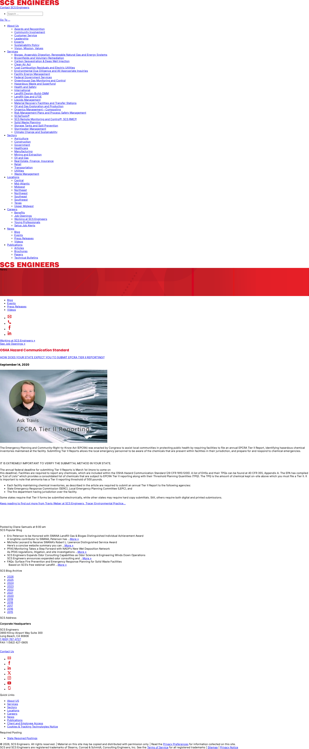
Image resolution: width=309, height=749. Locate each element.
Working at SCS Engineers (30, 219)
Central (19, 180)
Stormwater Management (30, 128)
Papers (18, 254)
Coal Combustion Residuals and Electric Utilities (44, 67)
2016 (10, 608)
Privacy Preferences (175, 744)
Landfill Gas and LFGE (28, 96)
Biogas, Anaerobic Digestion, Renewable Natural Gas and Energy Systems (60, 54)
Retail (17, 164)
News (10, 228)
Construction (22, 141)
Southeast (20, 196)
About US (13, 700)
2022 (10, 589)
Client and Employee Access (25, 723)
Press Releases (24, 238)
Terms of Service (157, 747)
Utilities (19, 170)
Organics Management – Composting (37, 109)
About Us (13, 25)
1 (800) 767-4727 (10, 639)
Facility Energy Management (32, 74)
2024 (10, 583)
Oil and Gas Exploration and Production (38, 106)
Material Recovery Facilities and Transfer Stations (45, 103)
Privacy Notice (229, 747)
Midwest (19, 186)
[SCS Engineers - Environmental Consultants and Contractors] (29, 4)
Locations (13, 177)
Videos (18, 241)
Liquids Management (27, 99)
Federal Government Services (33, 77)
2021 (10, 592)
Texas (18, 203)
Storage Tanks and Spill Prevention (36, 125)
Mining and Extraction (28, 154)
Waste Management (26, 174)
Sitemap (213, 747)
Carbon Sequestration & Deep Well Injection (42, 61)
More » (74, 539)
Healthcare (21, 148)
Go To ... (5, 19)
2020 (10, 596)
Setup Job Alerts (24, 225)
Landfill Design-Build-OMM (31, 93)
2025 (10, 579)
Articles (19, 248)
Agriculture (21, 138)
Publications (15, 244)
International (22, 90)
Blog (17, 232)
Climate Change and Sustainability (35, 132)
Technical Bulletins (26, 257)
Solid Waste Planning (27, 122)
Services (12, 51)
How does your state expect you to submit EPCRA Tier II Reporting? (52, 357)
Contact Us (7, 651)
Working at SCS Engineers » (17, 340)
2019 (10, 599)
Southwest (21, 199)
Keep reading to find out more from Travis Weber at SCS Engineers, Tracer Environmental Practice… (63, 503)
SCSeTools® (22, 116)
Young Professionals (27, 222)
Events (18, 235)
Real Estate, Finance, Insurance (34, 161)
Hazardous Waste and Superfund (35, 83)
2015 (10, 612)
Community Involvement (29, 32)
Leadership (21, 38)
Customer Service (25, 35)
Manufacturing (23, 151)
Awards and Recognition (29, 29)
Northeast (20, 190)
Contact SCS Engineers (14, 7)
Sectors (12, 135)
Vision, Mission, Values (28, 48)
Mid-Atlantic (22, 183)
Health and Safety (25, 87)
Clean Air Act (22, 64)
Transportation (23, 167)
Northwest (21, 193)
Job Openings (23, 215)
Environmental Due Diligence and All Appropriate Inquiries (51, 70)
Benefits (19, 212)
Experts (19, 41)
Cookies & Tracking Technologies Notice (32, 726)
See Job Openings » (12, 343)
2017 (10, 605)
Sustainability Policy (26, 45)
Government (22, 145)
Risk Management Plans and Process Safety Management (50, 112)
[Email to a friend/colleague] (9, 318)
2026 (10, 576)
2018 (10, 602)
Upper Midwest (24, 206)
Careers (12, 209)
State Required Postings (22, 738)
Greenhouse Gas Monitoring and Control (40, 80)
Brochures (21, 251)
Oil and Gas (21, 157)
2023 (10, 586)
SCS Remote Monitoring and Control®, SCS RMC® (45, 119)
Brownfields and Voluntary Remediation (39, 58)
